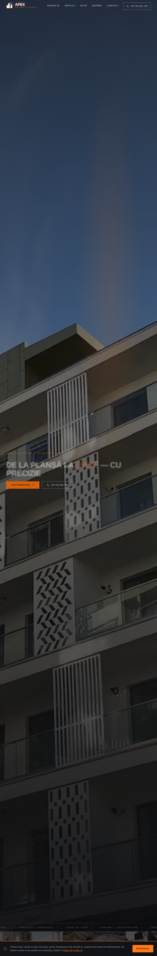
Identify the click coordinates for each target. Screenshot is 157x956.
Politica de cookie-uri (72, 950)
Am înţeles (142, 949)
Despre (97, 6)
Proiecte (53, 6)
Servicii (70, 6)
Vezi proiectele (21, 485)
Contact (112, 6)
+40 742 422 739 (139, 6)
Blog (83, 6)
